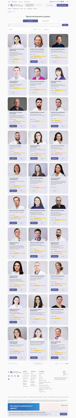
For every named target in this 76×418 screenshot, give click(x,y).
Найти (65, 24)
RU (65, 1)
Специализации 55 (45, 20)
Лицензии (15, 397)
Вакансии (41, 378)
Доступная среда (64, 397)
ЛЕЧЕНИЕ (25, 371)
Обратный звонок (62, 5)
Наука (9, 1)
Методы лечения (24, 384)
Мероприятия (27, 1)
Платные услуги (26, 373)
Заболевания (25, 386)
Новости (40, 376)
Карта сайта (10, 397)
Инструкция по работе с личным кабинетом (45, 389)
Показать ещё (38, 363)
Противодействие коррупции (54, 397)
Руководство (41, 373)
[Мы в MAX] (53, 1)
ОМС (40, 375)
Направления (25, 376)
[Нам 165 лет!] (50, 1)
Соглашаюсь (63, 414)
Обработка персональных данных (35, 397)
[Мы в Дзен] (61, 1)
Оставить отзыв (42, 391)
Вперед (66, 363)
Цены (21, 8)
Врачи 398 (30, 20)
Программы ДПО (33, 379)
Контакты (35, 8)
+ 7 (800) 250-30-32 (29, 5)
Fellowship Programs (33, 382)
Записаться (34, 61)
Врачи (25, 8)
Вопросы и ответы (42, 380)
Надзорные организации (23, 397)
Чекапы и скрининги (25, 381)
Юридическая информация (44, 387)
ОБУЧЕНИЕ (33, 371)
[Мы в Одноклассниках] (57, 1)
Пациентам (29, 8)
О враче (13, 61)
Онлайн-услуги (26, 375)
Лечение (9, 8)
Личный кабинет (50, 5)
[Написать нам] (63, 1)
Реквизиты (45, 397)
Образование (14, 1)
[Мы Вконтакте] (55, 1)
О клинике (21, 1)
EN (67, 1)
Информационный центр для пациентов (45, 383)
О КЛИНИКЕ (41, 371)
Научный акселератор (33, 385)
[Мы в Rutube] (59, 1)
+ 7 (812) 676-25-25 (29, 4)
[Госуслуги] (65, 373)
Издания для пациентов (43, 385)
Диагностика (15, 8)
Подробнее (56, 414)
